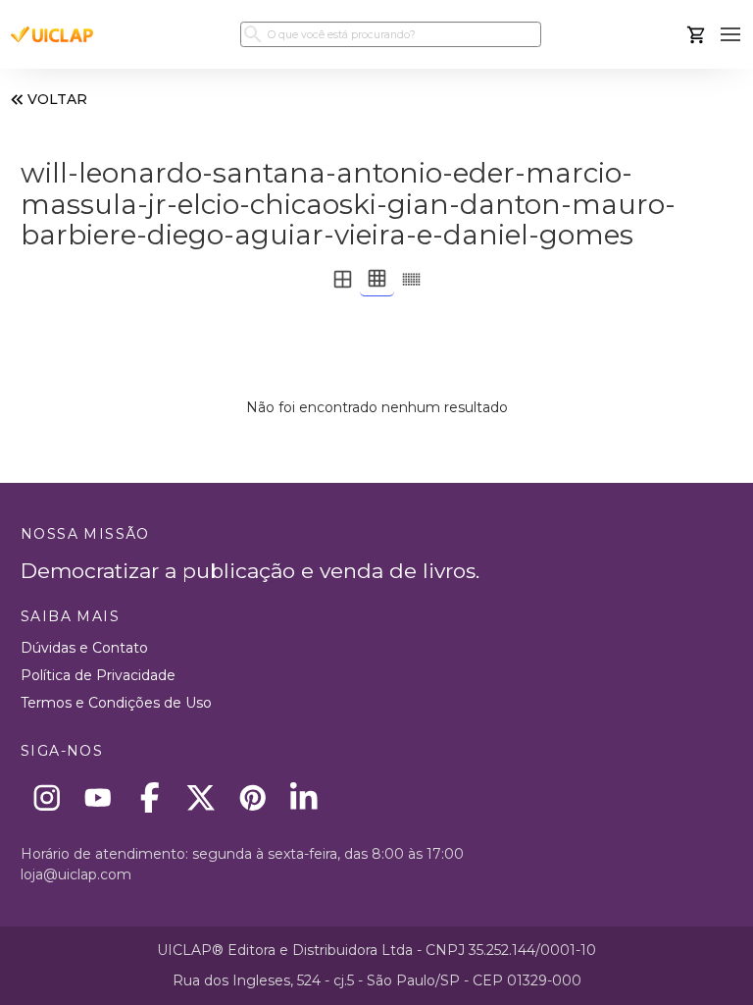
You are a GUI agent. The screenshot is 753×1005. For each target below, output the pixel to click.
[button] (731, 35)
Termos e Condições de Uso (116, 703)
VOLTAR (57, 99)
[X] (201, 797)
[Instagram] (47, 797)
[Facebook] (150, 797)
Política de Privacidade (98, 675)
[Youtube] (99, 797)
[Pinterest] (252, 797)
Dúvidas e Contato (84, 648)
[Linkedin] (304, 797)
